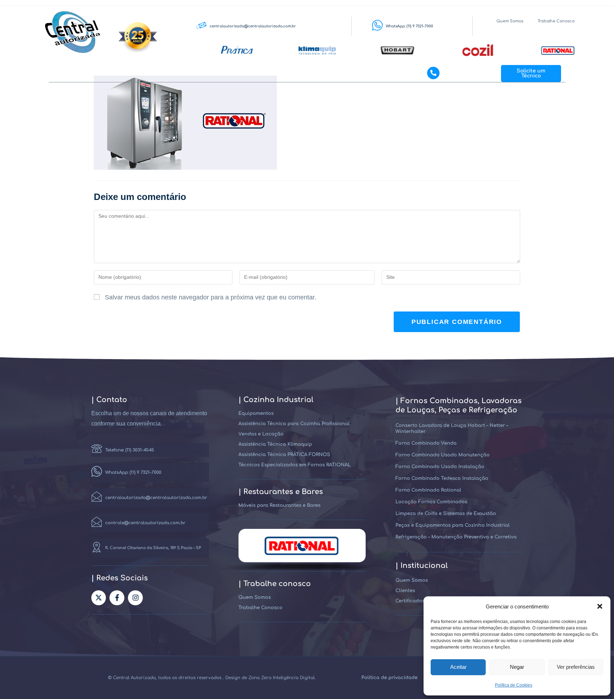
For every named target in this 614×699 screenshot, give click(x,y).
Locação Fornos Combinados (431, 501)
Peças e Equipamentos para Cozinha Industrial (452, 525)
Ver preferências (576, 667)
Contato (384, 73)
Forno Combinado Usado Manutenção (442, 455)
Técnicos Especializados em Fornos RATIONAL (294, 464)
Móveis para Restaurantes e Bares (279, 505)
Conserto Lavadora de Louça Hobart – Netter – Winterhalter (451, 428)
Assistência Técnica (179, 73)
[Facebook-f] (116, 597)
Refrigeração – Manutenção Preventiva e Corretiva (456, 537)
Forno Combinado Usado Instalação (439, 466)
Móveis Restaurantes (305, 73)
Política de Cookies (513, 685)
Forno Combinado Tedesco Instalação (441, 478)
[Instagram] (135, 597)
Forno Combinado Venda (426, 443)
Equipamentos (126, 73)
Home (89, 73)
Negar (517, 667)
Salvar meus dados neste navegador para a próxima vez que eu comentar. (210, 297)
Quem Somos (509, 21)
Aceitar (458, 667)
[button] (599, 606)
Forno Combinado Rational (428, 490)
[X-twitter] (98, 597)
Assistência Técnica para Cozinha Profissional (294, 423)
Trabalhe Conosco (556, 21)
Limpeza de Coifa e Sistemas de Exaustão (445, 513)
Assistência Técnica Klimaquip (275, 444)
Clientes (352, 73)
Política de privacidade (389, 677)
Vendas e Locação (245, 73)
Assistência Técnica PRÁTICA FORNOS (284, 454)
